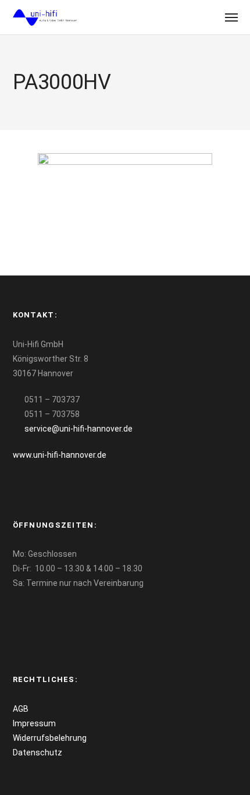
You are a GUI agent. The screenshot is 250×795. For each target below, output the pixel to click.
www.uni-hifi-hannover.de (59, 455)
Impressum (34, 723)
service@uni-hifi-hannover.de (78, 428)
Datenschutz (37, 752)
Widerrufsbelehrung (50, 738)
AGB (20, 708)
